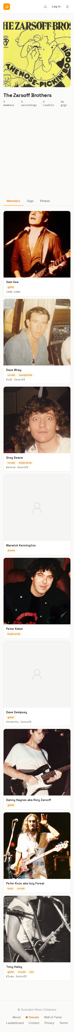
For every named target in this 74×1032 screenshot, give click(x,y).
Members (13, 201)
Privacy (49, 1023)
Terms (63, 1023)
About (16, 1017)
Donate (34, 1017)
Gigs (30, 201)
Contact (34, 1023)
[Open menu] (67, 6)
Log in (56, 6)
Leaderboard (15, 1023)
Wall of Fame (53, 1017)
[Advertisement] (37, 153)
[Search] (45, 6)
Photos (45, 201)
